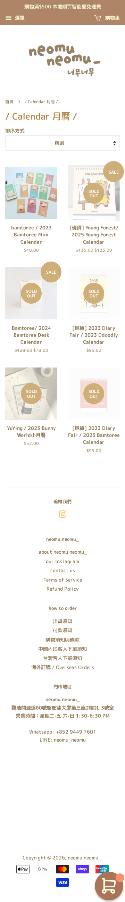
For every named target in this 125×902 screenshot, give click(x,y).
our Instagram (62, 561)
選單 (19, 17)
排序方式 (15, 130)
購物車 (112, 17)
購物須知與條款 (62, 639)
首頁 (9, 102)
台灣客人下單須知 (62, 658)
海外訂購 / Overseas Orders (62, 667)
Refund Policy (62, 588)
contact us (62, 570)
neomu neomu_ (84, 857)
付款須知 (62, 630)
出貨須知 (62, 621)
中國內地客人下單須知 (62, 648)
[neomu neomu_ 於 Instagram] (62, 515)
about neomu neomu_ (63, 551)
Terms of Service (62, 579)
